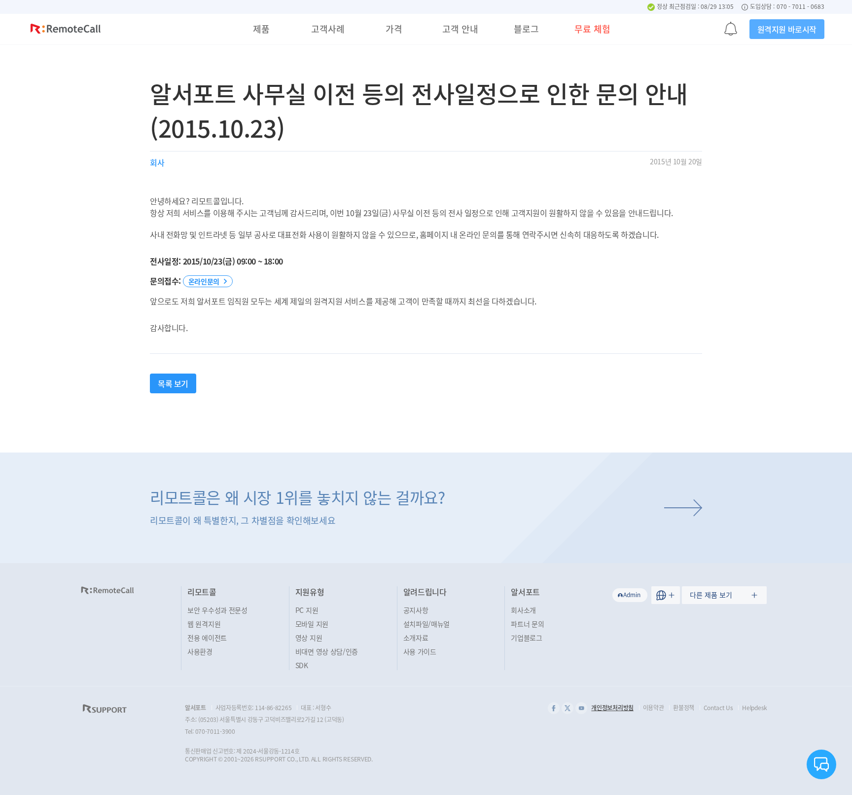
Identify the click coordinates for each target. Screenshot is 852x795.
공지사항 (415, 610)
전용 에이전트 (207, 638)
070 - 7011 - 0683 (800, 7)
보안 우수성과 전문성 (217, 610)
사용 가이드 (419, 651)
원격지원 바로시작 (786, 29)
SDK (301, 665)
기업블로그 (526, 638)
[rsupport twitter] (567, 708)
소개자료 (415, 638)
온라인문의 (203, 281)
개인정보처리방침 (612, 707)
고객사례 (328, 29)
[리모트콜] (66, 30)
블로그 (526, 29)
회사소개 (523, 610)
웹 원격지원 (203, 624)
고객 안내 (460, 29)
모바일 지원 (311, 624)
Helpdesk (754, 707)
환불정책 (683, 707)
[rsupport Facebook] (554, 708)
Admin (631, 594)
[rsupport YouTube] (581, 708)
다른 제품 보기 (711, 595)
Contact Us (718, 707)
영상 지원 (308, 638)
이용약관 (653, 707)
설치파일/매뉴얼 (426, 624)
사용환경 (200, 651)
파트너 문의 (527, 624)
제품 (261, 29)
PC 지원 (307, 610)
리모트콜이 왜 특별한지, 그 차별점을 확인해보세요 (297, 506)
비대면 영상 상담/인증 (326, 651)
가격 (394, 29)
